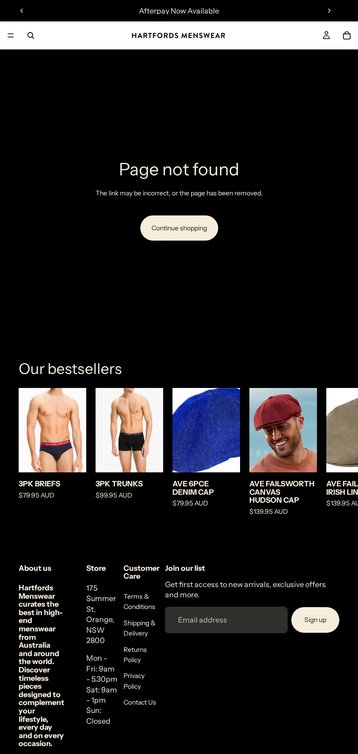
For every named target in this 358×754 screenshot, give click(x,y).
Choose (79, 458)
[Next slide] (329, 10)
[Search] (31, 35)
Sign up (315, 620)
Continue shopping (179, 228)
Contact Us (140, 702)
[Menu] (10, 35)
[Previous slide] (22, 10)
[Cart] (347, 35)
